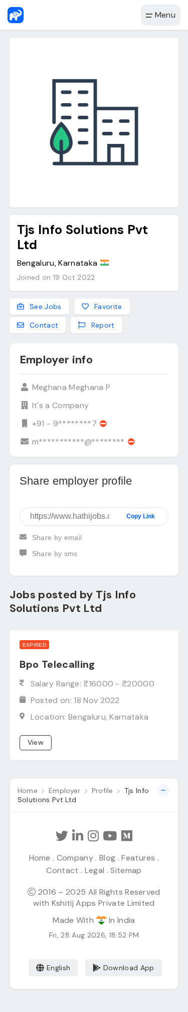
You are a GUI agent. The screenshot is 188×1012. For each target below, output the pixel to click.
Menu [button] (163, 15)
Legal (95, 870)
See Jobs (45, 306)
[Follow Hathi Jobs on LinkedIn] (77, 836)
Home (40, 857)
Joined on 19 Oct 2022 (56, 277)
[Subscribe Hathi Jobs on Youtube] (110, 836)
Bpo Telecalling (57, 664)
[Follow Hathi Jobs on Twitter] (62, 836)
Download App (128, 967)
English (58, 967)
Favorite (107, 306)
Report (101, 325)
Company (75, 857)
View (36, 742)
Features (138, 857)
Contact (43, 325)
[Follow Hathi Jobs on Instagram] (93, 836)
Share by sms (55, 554)
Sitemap (125, 870)
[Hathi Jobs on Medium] (126, 836)
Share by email (57, 537)
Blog (107, 857)
